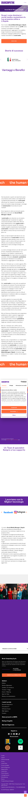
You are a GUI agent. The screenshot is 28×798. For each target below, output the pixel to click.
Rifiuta (14, 415)
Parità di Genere (4, 773)
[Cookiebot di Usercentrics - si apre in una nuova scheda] (21, 382)
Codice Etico (4, 771)
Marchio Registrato (8, 725)
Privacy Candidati (5, 765)
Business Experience (7, 704)
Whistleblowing (4, 777)
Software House (6, 709)
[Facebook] (14, 734)
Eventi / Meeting (6, 692)
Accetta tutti (14, 407)
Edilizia (4, 683)
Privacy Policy (8, 439)
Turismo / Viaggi (6, 689)
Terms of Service (15, 439)
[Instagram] (11, 734)
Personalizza (13, 411)
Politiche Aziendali (5, 759)
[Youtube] (16, 734)
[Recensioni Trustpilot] (20, 741)
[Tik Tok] (19, 734)
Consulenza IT (5, 706)
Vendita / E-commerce (8, 687)
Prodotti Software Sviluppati (7, 781)
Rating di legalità (7, 721)
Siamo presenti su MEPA (9, 717)
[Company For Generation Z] (7, 747)
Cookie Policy (4, 763)
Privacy (3, 761)
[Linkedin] (9, 734)
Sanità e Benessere (7, 685)
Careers (4, 713)
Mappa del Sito (4, 769)
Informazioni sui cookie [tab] (21, 385)
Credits (3, 755)
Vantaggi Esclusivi (5, 775)
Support (3, 757)
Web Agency (5, 711)
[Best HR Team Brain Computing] (7, 741)
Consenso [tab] (4, 385)
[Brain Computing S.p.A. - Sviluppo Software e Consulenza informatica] (7, 2)
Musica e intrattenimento (8, 696)
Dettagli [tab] (11, 385)
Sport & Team (5, 694)
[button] (1, 59)
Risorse (2, 779)
